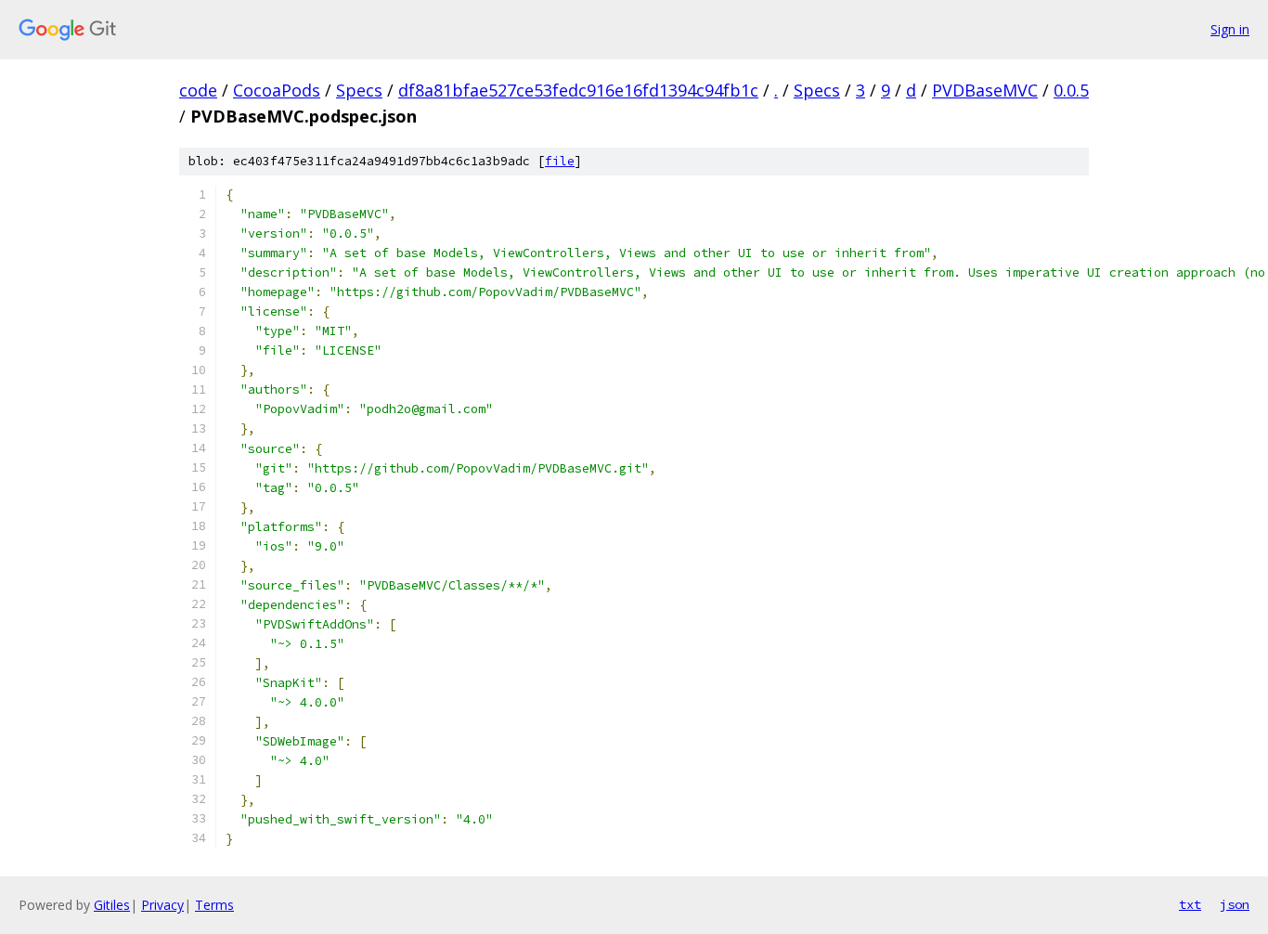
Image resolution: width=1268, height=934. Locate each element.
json (1234, 904)
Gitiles (112, 905)
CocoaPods (276, 90)
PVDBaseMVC (985, 90)
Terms (214, 905)
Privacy (162, 905)
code (198, 90)
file (560, 161)
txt (1190, 904)
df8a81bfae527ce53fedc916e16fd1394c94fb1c (578, 90)
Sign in (1229, 29)
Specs (359, 90)
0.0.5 (1071, 90)
